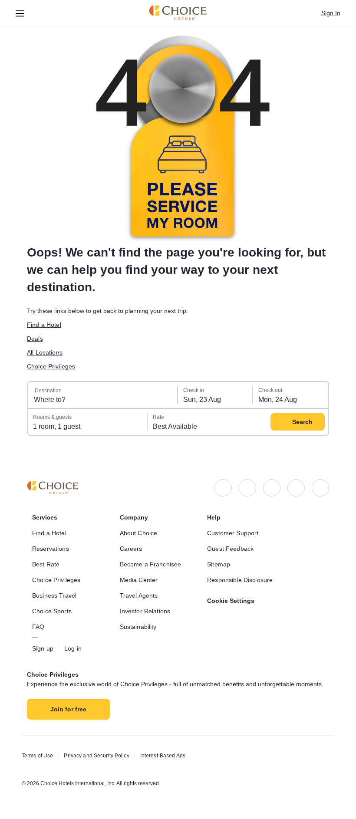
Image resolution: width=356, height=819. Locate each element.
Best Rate (45, 564)
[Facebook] (223, 487)
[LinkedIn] (272, 487)
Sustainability (138, 626)
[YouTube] (320, 487)
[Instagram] (247, 487)
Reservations (50, 548)
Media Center (139, 579)
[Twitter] (296, 487)
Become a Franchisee (150, 564)
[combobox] (103, 395)
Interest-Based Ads (162, 756)
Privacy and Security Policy (96, 756)
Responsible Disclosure (240, 579)
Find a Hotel (44, 324)
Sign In (330, 13)
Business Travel (54, 595)
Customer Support (232, 533)
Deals (35, 338)
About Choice (139, 533)
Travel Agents (139, 595)
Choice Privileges (51, 366)
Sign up (42, 648)
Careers (131, 548)
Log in (73, 648)
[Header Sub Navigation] (20, 13)
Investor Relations (145, 611)
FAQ (38, 626)
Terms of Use (37, 756)
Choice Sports (52, 611)
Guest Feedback (230, 548)
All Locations (45, 352)
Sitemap (218, 564)
